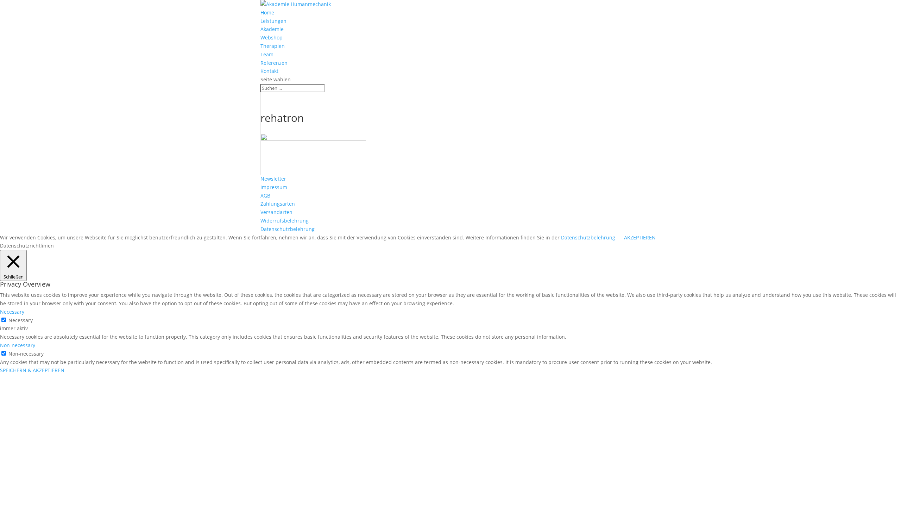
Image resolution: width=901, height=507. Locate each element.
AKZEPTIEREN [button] (640, 237)
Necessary (20, 320)
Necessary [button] (12, 311)
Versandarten (276, 212)
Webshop (271, 37)
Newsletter (273, 178)
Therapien (272, 46)
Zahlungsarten (277, 203)
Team (266, 54)
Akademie (272, 29)
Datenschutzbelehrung (287, 229)
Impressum (273, 187)
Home (267, 12)
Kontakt (269, 71)
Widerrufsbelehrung (284, 220)
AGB (265, 195)
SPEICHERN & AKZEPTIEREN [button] (32, 370)
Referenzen (274, 63)
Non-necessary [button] (17, 345)
